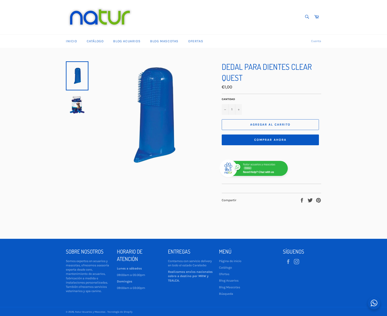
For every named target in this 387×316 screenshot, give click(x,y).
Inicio (71, 41)
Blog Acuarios (126, 41)
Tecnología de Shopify (119, 311)
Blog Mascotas (164, 41)
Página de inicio (230, 261)
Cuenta (316, 41)
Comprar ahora (270, 140)
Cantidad (228, 99)
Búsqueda (226, 294)
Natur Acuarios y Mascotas (90, 311)
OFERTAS (195, 41)
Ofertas (224, 274)
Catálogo (95, 41)
